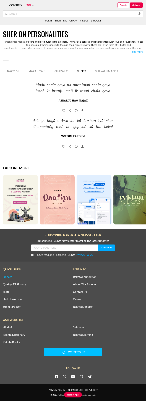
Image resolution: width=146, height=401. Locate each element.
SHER (58, 20)
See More (137, 51)
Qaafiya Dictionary (14, 284)
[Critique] (76, 111)
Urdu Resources (12, 299)
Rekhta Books (11, 342)
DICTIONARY (70, 20)
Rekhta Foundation (85, 276)
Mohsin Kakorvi (73, 136)
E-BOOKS (96, 20)
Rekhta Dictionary (14, 334)
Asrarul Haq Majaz (73, 100)
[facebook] (56, 376)
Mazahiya (36, 71)
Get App (136, 5)
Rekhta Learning (83, 334)
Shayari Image (106, 71)
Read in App (73, 394)
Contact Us (80, 291)
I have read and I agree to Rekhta (64, 254)
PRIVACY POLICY (56, 390)
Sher (81, 71)
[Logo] (15, 5)
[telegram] (90, 376)
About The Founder (85, 284)
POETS (48, 20)
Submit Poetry (11, 306)
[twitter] (64, 376)
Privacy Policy (84, 254)
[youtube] (73, 376)
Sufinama (78, 327)
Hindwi (7, 327)
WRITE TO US (76, 352)
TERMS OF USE (75, 390)
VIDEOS (84, 20)
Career (77, 299)
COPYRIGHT (91, 390)
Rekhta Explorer (83, 306)
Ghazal (61, 71)
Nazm (13, 71)
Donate (123, 5)
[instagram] (81, 376)
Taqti (6, 291)
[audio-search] (139, 13)
